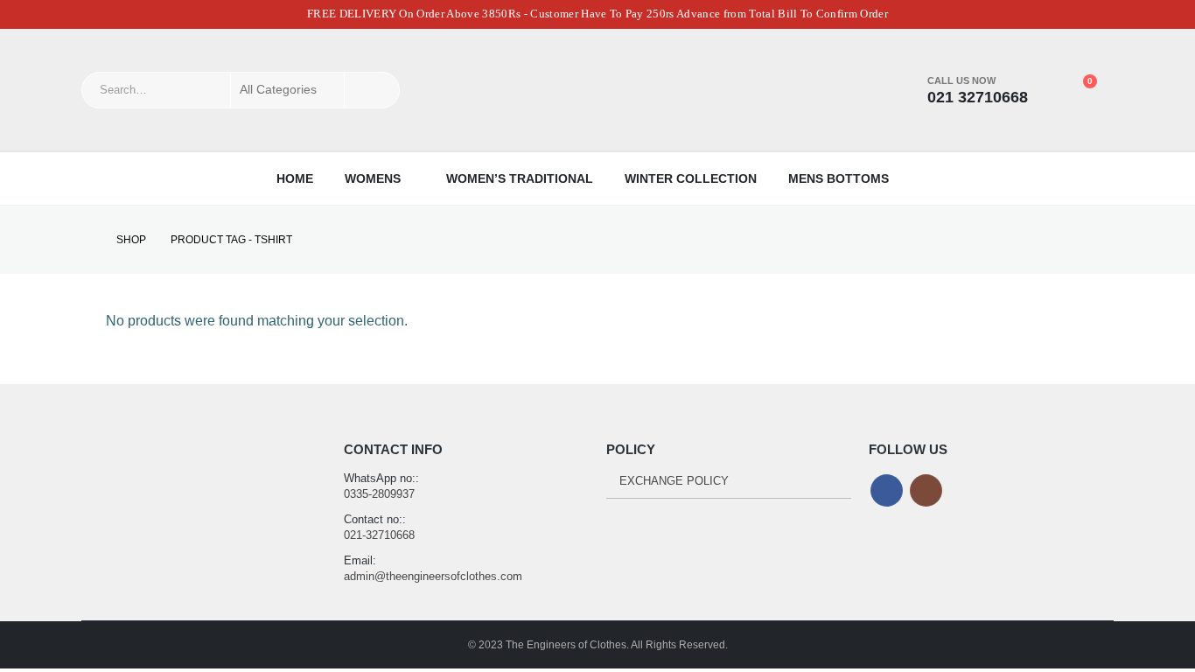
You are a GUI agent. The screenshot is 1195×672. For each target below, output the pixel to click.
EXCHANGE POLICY (674, 480)
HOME (294, 179)
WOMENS (373, 179)
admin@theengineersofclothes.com (433, 576)
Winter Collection (691, 179)
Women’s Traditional (519, 179)
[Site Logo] (597, 89)
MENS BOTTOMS (838, 179)
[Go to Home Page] (86, 239)
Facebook (886, 490)
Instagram (926, 490)
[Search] (372, 90)
